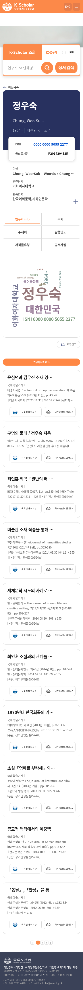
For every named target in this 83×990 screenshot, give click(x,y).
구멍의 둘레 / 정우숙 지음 (29, 433)
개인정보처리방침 (13, 967)
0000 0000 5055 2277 (50, 144)
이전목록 (13, 87)
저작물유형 (22, 244)
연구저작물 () (41, 362)
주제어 (22, 232)
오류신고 (71, 344)
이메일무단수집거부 (36, 967)
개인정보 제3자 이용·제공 (63, 967)
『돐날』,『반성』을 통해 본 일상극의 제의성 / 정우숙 (31, 890)
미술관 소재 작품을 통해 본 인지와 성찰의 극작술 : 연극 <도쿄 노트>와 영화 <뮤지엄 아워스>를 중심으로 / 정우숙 (31, 529)
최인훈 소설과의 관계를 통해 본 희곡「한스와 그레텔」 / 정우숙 (31, 656)
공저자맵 (60, 244)
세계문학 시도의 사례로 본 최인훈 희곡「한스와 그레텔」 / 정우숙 (31, 590)
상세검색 (66, 67)
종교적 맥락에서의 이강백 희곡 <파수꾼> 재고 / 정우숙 (31, 829)
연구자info (22, 219)
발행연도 (60, 232)
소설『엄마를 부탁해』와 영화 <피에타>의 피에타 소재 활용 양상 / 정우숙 (31, 768)
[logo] (17, 7)
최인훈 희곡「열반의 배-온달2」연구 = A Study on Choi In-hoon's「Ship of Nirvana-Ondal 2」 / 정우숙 (31, 479)
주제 (60, 219)
